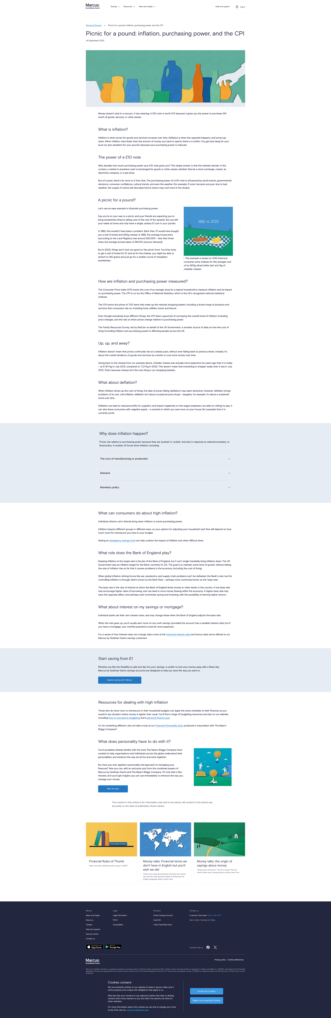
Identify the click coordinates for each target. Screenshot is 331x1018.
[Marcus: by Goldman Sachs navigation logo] (93, 6)
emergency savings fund (122, 541)
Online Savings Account (163, 915)
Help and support (222, 7)
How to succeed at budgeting (124, 718)
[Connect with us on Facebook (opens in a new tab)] (208, 947)
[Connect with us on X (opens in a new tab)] (215, 947)
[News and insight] (154, 6)
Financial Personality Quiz (169, 726)
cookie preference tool (138, 1010)
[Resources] (134, 6)
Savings (114, 7)
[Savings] (118, 6)
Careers (89, 925)
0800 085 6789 (214, 915)
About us (89, 920)
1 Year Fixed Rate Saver (162, 925)
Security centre (92, 934)
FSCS (115, 920)
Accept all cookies (206, 991)
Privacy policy (220, 960)
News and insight (146, 7)
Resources (128, 7)
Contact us (90, 939)
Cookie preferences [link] (235, 960)
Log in (242, 7)
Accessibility (118, 925)
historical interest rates (178, 634)
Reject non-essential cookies (206, 1000)
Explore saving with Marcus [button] (119, 680)
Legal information (120, 915)
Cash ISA (157, 920)
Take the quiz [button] (113, 789)
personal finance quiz (158, 718)
